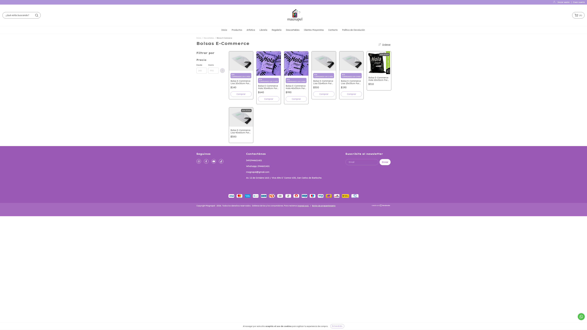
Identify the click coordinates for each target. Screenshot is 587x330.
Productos (237, 30)
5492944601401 (254, 160)
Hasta (211, 65)
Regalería (276, 30)
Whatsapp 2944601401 (258, 166)
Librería (263, 30)
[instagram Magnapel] (198, 161)
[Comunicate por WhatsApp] (581, 316)
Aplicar (222, 70)
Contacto (333, 30)
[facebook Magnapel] (206, 161)
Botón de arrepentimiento (324, 206)
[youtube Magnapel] (213, 161)
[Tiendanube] (381, 206)
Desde (199, 65)
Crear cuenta (579, 2)
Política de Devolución (353, 30)
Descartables (292, 30)
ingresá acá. (303, 206)
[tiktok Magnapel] (221, 161)
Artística (251, 30)
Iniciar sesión (563, 2)
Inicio (224, 30)
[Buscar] (37, 15)
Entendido (337, 326)
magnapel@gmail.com (257, 172)
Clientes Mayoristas (314, 30)
